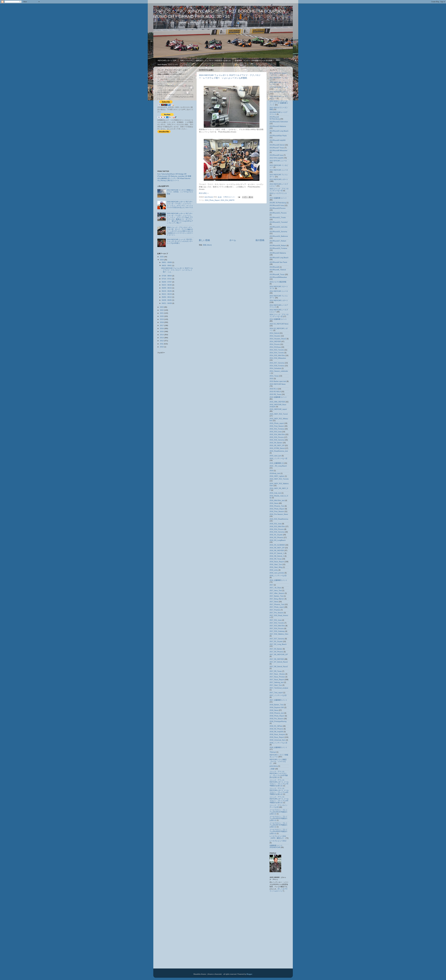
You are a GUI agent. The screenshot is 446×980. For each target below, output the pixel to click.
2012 (162, 341)
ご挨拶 (272, 769)
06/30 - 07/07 (167, 282)
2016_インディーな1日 (278, 575)
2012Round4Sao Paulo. (278, 136)
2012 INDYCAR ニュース (279, 87)
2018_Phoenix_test (277, 713)
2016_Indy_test (275, 493)
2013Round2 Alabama (278, 253)
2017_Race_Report (277, 679)
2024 (162, 260)
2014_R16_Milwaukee (278, 358)
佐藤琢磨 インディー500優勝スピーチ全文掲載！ (254, 60)
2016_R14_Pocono (277, 529)
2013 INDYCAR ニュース (279, 170)
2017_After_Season (277, 593)
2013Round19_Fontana (278, 248)
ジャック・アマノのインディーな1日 (278, 806)
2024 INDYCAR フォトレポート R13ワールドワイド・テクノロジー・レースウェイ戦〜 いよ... (177, 270)
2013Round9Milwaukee (278, 277)
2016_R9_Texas (276, 559)
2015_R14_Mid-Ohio (277, 434)
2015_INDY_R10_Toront (279, 414)
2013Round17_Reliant (278, 241)
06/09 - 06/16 (167, 288)
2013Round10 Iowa (277, 205)
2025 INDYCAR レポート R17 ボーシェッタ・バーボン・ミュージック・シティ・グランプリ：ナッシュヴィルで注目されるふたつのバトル (180, 204)
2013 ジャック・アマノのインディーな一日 (279, 189)
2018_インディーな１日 (278, 743)
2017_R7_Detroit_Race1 (279, 662)
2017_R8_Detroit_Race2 (279, 666)
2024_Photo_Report (212, 200)
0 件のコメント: (230, 197)
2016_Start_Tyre (276, 564)
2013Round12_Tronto (278, 217)
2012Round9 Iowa (276, 155)
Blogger (249, 974)
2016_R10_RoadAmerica (279, 519)
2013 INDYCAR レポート (279, 179)
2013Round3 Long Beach (279, 258)
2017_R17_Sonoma (277, 639)
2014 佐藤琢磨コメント (278, 319)
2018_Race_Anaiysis (277, 734)
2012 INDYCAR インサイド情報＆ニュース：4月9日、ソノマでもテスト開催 (180, 192)
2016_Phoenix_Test (277, 506)
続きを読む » (203, 193)
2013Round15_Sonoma (278, 231)
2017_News (274, 602)
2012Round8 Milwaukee (278, 150)
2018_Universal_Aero (277, 740)
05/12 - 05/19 (167, 294)
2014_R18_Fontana (277, 366)
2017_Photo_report (277, 607)
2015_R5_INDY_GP (277, 445)
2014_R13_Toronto (277, 350)
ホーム (232, 240)
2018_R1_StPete (276, 726)
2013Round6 (274, 267)
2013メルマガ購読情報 (278, 282)
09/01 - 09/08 (167, 262)
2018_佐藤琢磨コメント (278, 747)
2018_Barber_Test (276, 705)
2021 (162, 313)
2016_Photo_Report (277, 509)
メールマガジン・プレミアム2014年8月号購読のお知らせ (278, 831)
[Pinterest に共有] (252, 197)
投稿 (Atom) (207, 245)
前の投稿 (260, 240)
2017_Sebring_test (277, 682)
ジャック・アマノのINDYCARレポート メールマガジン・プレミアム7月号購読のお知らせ (279, 783)
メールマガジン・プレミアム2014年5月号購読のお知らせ (278, 818)
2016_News (274, 503)
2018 (162, 322)
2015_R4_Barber (276, 443)
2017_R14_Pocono (277, 628)
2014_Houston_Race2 (278, 339)
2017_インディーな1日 (278, 695)
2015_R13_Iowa (276, 432)
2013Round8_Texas (277, 274)
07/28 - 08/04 (167, 276)
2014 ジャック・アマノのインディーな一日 (279, 315)
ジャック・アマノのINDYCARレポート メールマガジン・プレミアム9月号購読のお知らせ (279, 800)
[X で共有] (247, 197)
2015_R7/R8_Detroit (277, 448)
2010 (162, 347)
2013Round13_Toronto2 (279, 222)
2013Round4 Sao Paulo (278, 262)
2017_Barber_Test (276, 596)
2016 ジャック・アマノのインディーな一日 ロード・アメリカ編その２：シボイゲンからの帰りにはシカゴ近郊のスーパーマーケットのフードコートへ (180, 231)
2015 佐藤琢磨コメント (278, 397)
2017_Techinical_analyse (279, 688)
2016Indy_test (275, 473)
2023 (162, 307)
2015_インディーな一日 (278, 458)
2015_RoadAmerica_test (279, 451)
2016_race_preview (277, 573)
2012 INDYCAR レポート (279, 92)
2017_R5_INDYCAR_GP (279, 654)
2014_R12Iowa (275, 347)
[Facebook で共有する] (250, 197)
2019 (162, 319)
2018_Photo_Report (277, 716)
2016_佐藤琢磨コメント (278, 580)
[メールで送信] (243, 197)
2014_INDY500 (275, 341)
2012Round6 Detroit (277, 145)
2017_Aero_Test (276, 590)
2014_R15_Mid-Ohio (277, 355)
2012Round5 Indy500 (277, 140)
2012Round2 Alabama (278, 126)
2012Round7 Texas (277, 148)
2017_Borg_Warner (277, 599)
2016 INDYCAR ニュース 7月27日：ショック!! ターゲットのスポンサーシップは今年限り (180, 241)
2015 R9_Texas (275, 394)
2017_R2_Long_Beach (278, 644)
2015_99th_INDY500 (277, 402)
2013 (162, 338)
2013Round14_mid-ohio (278, 227)
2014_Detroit (274, 333)
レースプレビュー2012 (278, 841)
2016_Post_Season (277, 511)
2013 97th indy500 (276, 158)
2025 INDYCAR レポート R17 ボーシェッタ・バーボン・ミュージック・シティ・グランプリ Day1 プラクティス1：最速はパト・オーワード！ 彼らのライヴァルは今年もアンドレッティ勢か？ (180, 218)
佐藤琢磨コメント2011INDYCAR (276, 846)
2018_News (274, 710)
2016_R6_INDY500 (277, 550)
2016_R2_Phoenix (276, 537)
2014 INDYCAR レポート (279, 300)
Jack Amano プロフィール (167, 64)
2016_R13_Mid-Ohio (277, 526)
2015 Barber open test (278, 381)
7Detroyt (273, 752)
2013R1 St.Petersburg (278, 203)
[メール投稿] (239, 197)
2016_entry (274, 570)
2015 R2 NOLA (275, 391)
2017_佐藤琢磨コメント (278, 700)
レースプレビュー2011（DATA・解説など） (278, 837)
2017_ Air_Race (275, 588)
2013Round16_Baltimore (279, 236)
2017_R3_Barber (276, 649)
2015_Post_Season (277, 426)
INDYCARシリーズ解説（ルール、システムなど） (278, 761)
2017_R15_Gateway (277, 631)
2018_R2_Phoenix (276, 729)
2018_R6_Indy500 (276, 732)
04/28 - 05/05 (167, 300)
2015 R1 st (274, 389)
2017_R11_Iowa (276, 620)
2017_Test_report (276, 692)
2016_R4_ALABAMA (277, 545)
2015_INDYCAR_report (278, 409)
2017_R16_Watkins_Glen (279, 634)
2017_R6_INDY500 (277, 659)
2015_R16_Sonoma (277, 440)
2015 (162, 331)
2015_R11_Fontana (277, 429)
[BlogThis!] (245, 197)
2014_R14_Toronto (277, 353)
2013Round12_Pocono (278, 213)
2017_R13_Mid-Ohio (277, 626)
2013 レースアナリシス (278, 193)
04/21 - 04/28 (167, 303)
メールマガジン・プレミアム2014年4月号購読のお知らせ (278, 812)
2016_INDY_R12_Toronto (279, 479)
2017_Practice (275, 610)
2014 (162, 335)
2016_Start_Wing (276, 567)
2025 (162, 257)
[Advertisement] (231, 221)
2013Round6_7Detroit (278, 270)
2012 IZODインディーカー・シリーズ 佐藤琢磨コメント (279, 103)
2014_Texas (274, 376)
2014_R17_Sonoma (277, 363)
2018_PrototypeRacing (278, 721)
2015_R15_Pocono (277, 437)
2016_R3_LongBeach (278, 540)
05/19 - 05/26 (167, 291)
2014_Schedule (275, 368)
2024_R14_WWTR (227, 200)
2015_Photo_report (277, 423)
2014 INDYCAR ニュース (279, 291)
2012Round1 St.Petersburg (275, 118)
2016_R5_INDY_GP (277, 548)
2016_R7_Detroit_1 (277, 553)
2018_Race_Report (277, 737)
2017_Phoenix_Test (277, 604)
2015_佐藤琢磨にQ (277, 463)
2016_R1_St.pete (276, 535)
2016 (162, 328)
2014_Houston (275, 336)
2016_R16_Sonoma (277, 532)
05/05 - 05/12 (167, 297)
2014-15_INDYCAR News (279, 324)
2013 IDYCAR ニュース (278, 161)
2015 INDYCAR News (277, 384)
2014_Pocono (275, 344)
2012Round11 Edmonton (279, 122)
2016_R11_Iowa (276, 524)
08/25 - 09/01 (167, 265)
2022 (162, 310)
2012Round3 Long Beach (279, 131)
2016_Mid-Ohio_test (277, 500)
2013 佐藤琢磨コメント (278, 198)
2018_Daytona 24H (277, 707)
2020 (162, 316)
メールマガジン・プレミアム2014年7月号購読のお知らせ (278, 825)
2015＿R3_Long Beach (278, 466)
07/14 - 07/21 (167, 279)
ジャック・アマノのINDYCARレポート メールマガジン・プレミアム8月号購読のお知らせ (279, 791)
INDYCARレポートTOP (167, 60)
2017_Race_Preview (277, 677)
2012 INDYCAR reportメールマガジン (278, 74)
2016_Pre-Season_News (279, 514)
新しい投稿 (204, 240)
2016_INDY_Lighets (277, 476)
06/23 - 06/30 (167, 285)
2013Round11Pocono (277, 208)
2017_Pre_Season (276, 613)
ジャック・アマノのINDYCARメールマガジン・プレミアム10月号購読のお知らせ (279, 774)
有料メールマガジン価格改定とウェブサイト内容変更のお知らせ (205, 60)
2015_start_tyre (275, 456)
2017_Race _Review (277, 674)
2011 (162, 344)
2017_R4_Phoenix (276, 652)
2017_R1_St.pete (276, 641)
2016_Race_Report (277, 562)
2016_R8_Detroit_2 (277, 556)
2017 (162, 325)
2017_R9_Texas (276, 671)
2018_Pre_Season (276, 719)
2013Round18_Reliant (278, 245)
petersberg (274, 766)
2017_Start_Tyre (276, 685)
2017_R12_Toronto (277, 623)
